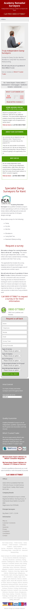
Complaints (6, 531)
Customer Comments (9, 523)
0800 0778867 (18, 14)
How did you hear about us (10, 368)
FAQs (4, 525)
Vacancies (5, 527)
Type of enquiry (7, 354)
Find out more (7, 125)
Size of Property (7, 359)
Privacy (5, 529)
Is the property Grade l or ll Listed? (13, 363)
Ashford (14, 556)
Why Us (5, 521)
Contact (5, 535)
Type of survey (7, 349)
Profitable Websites (19, 608)
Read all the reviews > (15, 102)
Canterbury (18, 560)
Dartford (17, 563)
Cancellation (6, 533)
